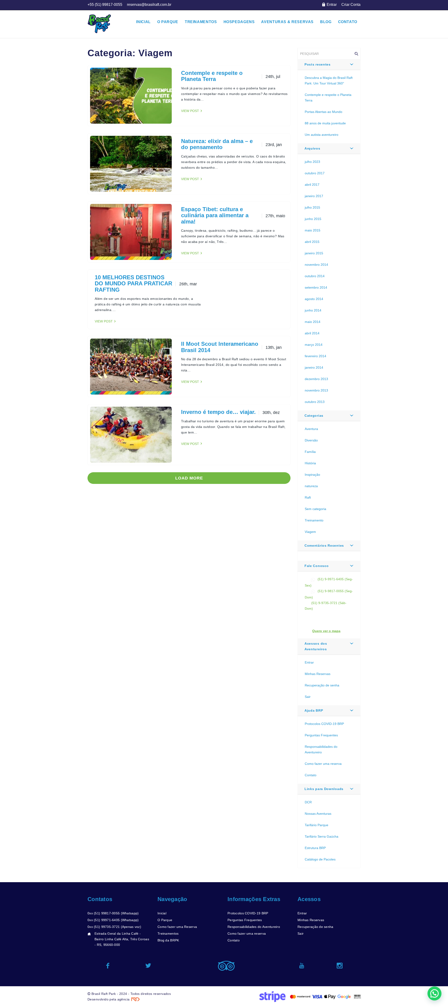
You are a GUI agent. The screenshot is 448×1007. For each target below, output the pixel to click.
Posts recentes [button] (317, 64)
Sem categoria (315, 509)
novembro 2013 (316, 390)
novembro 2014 (316, 264)
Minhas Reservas (317, 674)
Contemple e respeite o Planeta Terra (212, 76)
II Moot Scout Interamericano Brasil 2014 (219, 347)
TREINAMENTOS (201, 22)
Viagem (310, 532)
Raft (308, 497)
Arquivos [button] (312, 148)
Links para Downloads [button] (323, 789)
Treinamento (314, 520)
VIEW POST (190, 111)
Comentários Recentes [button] (324, 545)
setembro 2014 (316, 287)
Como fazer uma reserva (323, 764)
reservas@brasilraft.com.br (331, 614)
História (310, 463)
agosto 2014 (314, 299)
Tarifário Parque (316, 825)
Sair (308, 697)
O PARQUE (167, 22)
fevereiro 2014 (315, 356)
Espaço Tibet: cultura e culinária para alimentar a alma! (214, 215)
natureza (311, 486)
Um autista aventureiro (321, 134)
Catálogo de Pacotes (320, 859)
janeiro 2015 (314, 253)
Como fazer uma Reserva (177, 927)
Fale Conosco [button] (316, 566)
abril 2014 (312, 333)
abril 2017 (312, 184)
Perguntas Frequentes (321, 735)
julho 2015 (312, 207)
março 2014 (313, 344)
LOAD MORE (189, 478)
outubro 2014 (315, 276)
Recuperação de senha (322, 685)
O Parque (165, 920)
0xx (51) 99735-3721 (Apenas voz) (114, 927)
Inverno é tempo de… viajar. (218, 412)
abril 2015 (312, 242)
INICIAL (143, 22)
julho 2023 (312, 162)
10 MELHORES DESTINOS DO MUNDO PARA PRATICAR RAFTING (133, 283)
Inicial (162, 913)
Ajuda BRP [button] (313, 710)
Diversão (311, 440)
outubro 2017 (315, 173)
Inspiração (312, 474)
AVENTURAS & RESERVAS (287, 22)
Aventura (311, 429)
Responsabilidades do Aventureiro (254, 927)
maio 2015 (312, 230)
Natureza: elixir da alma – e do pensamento (217, 144)
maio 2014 (312, 322)
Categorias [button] (313, 415)
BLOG (326, 22)
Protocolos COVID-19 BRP (324, 724)
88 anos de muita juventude (325, 123)
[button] (434, 993)
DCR (308, 802)
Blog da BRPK (168, 940)
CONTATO (347, 22)
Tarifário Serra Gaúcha (321, 836)
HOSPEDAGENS (239, 22)
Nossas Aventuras (318, 813)
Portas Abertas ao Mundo (323, 112)
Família (310, 452)
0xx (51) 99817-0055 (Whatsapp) (113, 913)
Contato (310, 775)
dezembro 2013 (316, 379)
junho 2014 (313, 310)
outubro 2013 (315, 402)
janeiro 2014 (314, 367)
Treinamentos (168, 933)
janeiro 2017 (314, 196)
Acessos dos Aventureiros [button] (315, 646)
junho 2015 (313, 219)
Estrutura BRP (315, 848)
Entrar (309, 662)
